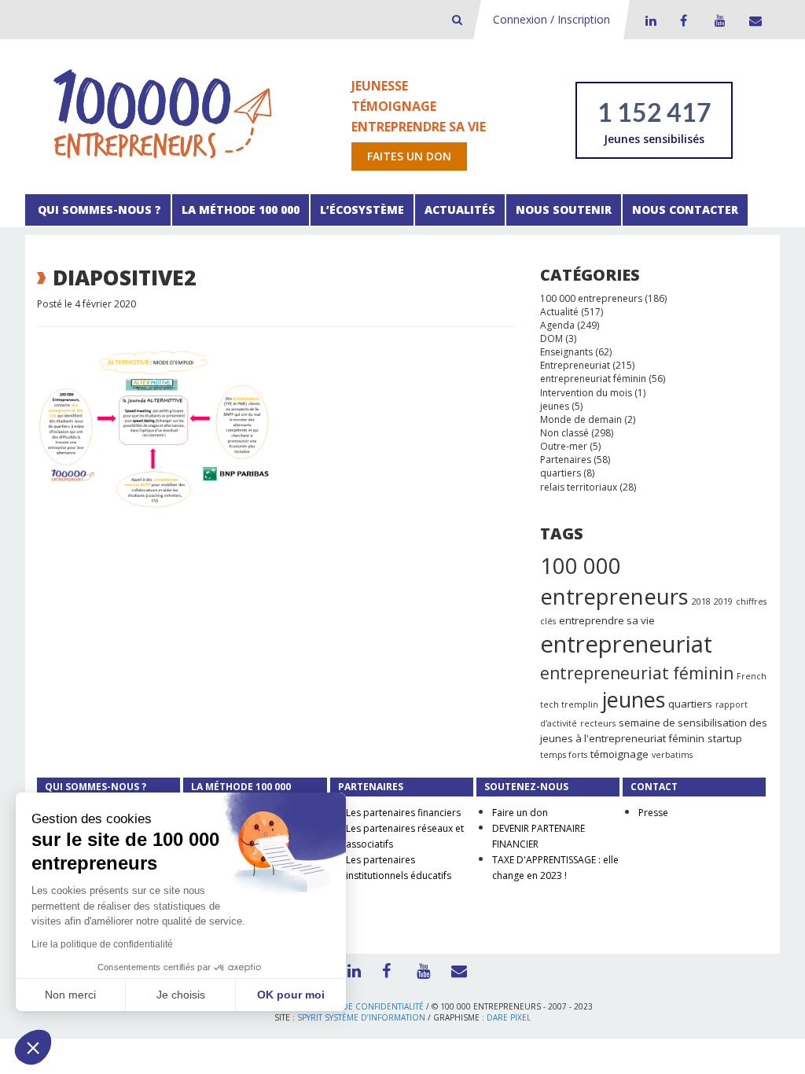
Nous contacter (685, 209)
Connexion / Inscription (551, 19)
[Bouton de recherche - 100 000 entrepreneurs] (457, 19)
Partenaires (565, 459)
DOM (551, 338)
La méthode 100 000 (241, 209)
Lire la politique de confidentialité (102, 944)
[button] (33, 1047)
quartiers (560, 473)
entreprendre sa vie (607, 620)
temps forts (563, 754)
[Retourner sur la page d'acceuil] (163, 112)
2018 (701, 601)
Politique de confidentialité (360, 1006)
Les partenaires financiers (403, 812)
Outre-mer (563, 446)
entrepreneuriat (626, 644)
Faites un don (409, 156)
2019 (723, 601)
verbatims (672, 754)
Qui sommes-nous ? (98, 209)
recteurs (598, 723)
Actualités (460, 209)
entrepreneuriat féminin (593, 378)
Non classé (564, 433)
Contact (752, 20)
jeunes (554, 406)
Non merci (70, 994)
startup (725, 738)
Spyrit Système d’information (361, 1017)
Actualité (559, 311)
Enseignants (566, 352)
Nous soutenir (564, 209)
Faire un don (520, 812)
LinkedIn (648, 20)
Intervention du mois (586, 392)
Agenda (557, 325)
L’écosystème (362, 209)
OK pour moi (291, 994)
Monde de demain (581, 419)
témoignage (619, 754)
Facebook (683, 20)
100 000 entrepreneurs (591, 298)
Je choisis (180, 994)
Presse (653, 812)
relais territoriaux (578, 487)
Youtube (717, 20)
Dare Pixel (509, 1017)
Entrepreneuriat (575, 365)
